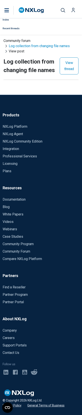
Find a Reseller (14, 287)
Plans (7, 171)
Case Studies (13, 236)
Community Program (18, 244)
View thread (69, 66)
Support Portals (15, 345)
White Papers (13, 214)
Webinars (10, 229)
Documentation (14, 199)
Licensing (10, 164)
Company (10, 330)
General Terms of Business (46, 405)
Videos (8, 222)
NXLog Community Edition (22, 141)
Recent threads (11, 28)
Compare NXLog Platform (22, 259)
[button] (11, 10)
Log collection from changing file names (39, 46)
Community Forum (16, 251)
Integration (11, 149)
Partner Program (15, 295)
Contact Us (11, 353)
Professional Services (20, 156)
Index (6, 19)
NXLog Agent (13, 134)
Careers (9, 338)
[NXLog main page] (31, 10)
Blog (6, 207)
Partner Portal (13, 302)
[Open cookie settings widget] (7, 407)
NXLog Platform (15, 126)
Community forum (16, 41)
